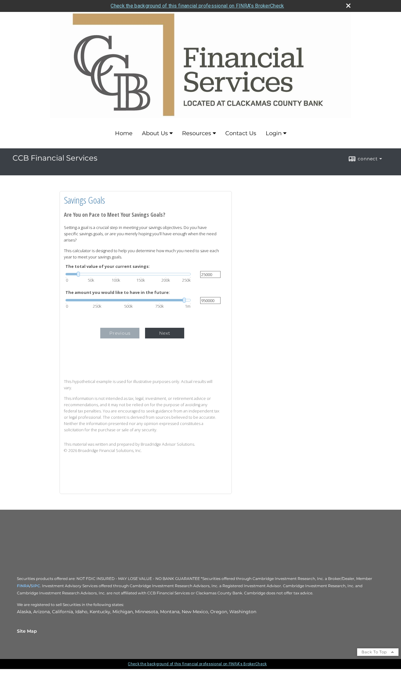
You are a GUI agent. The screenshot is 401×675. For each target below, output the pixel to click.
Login (274, 133)
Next (164, 333)
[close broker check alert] (348, 5)
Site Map (27, 631)
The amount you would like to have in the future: (117, 292)
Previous (120, 333)
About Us (155, 133)
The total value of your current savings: (107, 266)
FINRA (23, 585)
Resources (196, 133)
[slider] (128, 274)
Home (124, 133)
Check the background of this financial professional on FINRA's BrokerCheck (197, 6)
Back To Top (375, 652)
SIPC (35, 585)
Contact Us (240, 133)
